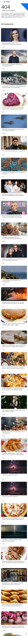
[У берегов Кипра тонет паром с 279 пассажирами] (14, 276)
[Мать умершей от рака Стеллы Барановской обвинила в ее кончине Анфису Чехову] (14, 38)
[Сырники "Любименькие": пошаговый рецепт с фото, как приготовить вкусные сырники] (14, 449)
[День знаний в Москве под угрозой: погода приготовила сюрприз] (14, 405)
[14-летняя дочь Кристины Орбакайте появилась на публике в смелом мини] (14, 211)
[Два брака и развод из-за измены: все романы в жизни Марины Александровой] (14, 189)
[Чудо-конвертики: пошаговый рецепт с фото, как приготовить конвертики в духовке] (14, 600)
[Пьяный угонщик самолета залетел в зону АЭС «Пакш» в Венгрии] (14, 125)
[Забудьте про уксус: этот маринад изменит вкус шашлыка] (14, 427)
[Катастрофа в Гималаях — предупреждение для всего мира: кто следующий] (14, 81)
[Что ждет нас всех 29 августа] (14, 492)
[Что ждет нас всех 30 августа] (14, 470)
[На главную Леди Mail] (7, 1)
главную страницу (17, 17)
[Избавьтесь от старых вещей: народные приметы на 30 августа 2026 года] (14, 578)
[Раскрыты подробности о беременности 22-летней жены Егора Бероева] (14, 254)
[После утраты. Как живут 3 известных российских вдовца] (14, 60)
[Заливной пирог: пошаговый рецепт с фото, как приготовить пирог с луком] (14, 319)
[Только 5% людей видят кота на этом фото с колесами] (14, 168)
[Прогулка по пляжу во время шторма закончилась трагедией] (14, 535)
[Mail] (4, 1)
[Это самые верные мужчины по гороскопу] (14, 146)
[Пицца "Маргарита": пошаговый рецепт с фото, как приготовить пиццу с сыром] (14, 384)
